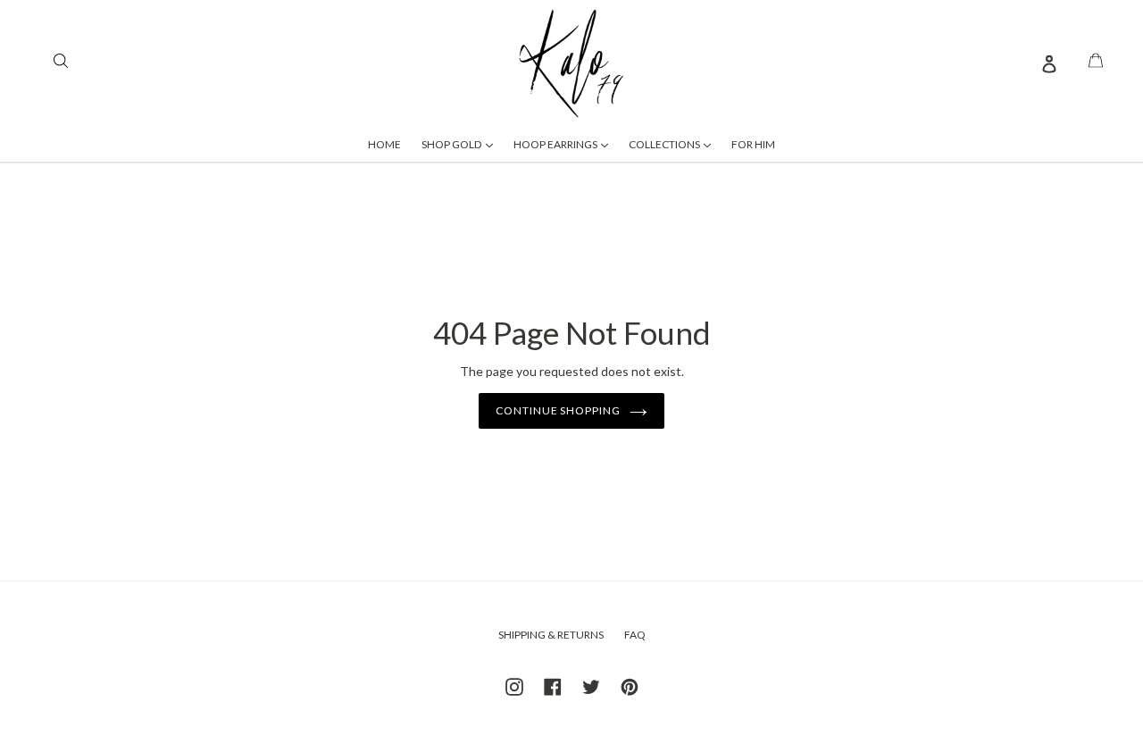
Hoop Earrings (565, 144)
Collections (674, 144)
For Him (753, 144)
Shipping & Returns (551, 634)
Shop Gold (461, 144)
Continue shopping (558, 410)
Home (384, 144)
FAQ (635, 634)
